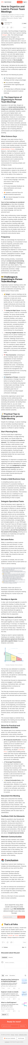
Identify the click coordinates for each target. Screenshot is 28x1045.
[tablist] (7, 957)
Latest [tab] (6, 975)
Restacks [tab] (11, 957)
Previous (6, 947)
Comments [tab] (4, 957)
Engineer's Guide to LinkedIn (9, 992)
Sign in (25, 2)
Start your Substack (10, 1038)
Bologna (5, 35)
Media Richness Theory (8, 149)
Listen (24, 23)
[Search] (25, 975)
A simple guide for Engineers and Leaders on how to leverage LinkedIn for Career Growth (10, 994)
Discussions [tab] (12, 975)
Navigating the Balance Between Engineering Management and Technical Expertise (9, 983)
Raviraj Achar (11, 1009)
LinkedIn (10, 935)
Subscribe (19, 2)
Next (23, 947)
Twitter (17, 935)
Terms (16, 1034)
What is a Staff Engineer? (9, 1002)
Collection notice (23, 1034)
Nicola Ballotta (8, 22)
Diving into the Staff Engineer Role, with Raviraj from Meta (9, 1005)
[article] (14, 984)
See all (4, 1014)
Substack (7, 1042)
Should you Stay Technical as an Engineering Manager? (10, 980)
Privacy (12, 1034)
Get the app (21, 1038)
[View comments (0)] (7, 27)
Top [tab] (3, 975)
